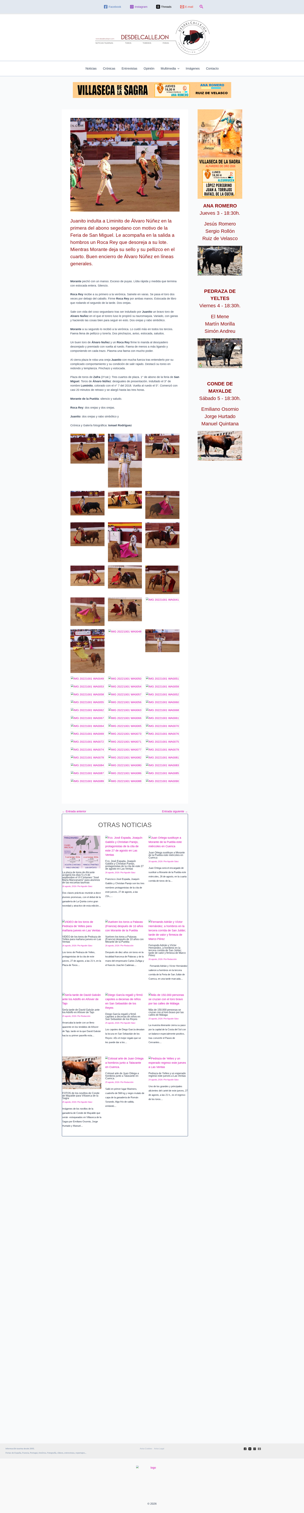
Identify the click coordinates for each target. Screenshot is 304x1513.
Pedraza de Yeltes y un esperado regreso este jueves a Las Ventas (167, 1074)
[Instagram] (254, 1448)
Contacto (212, 68)
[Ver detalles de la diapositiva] (220, 261)
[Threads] (249, 1448)
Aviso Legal (159, 1449)
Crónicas (109, 68)
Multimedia (168, 68)
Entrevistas (129, 68)
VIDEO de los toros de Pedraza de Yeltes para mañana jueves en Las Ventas (81, 939)
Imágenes (193, 68)
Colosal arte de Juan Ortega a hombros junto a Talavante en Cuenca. (122, 1076)
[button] (201, 7)
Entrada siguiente (175, 811)
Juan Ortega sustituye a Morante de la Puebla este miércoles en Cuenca (167, 855)
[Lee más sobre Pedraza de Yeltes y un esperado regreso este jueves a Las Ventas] (168, 1062)
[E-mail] (259, 1448)
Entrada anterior (74, 811)
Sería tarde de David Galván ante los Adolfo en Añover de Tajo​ (81, 1011)
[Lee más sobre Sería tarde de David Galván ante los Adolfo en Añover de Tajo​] (81, 999)
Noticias (91, 68)
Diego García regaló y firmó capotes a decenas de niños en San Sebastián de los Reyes (122, 1016)
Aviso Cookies (146, 1449)
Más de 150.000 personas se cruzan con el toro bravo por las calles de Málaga (166, 1012)
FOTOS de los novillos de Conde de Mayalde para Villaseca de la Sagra (80, 1096)
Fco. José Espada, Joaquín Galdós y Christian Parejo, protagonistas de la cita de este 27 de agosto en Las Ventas (124, 865)
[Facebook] (245, 1448)
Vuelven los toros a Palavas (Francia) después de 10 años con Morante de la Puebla (124, 939)
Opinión (149, 68)
